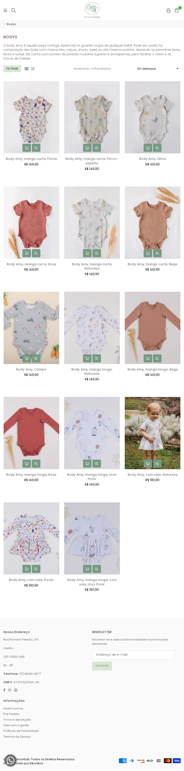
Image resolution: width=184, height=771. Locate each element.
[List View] (33, 68)
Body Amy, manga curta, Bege (152, 264)
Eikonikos (36, 763)
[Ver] (36, 148)
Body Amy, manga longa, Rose (31, 474)
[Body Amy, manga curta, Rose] (31, 222)
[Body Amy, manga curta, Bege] (152, 222)
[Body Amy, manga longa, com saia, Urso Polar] (92, 538)
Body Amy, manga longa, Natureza (91, 371)
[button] (177, 10)
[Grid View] (26, 68)
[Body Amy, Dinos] (152, 117)
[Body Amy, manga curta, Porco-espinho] (92, 117)
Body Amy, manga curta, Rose (31, 264)
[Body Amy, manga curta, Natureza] (92, 222)
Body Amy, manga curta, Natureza (92, 266)
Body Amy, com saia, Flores (31, 580)
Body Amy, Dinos (152, 158)
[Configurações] (168, 10)
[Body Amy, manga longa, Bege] (152, 328)
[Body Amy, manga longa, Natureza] (92, 328)
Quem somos (13, 708)
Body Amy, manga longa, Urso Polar (92, 476)
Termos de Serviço (17, 737)
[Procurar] (13, 10)
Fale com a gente (16, 725)
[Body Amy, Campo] (31, 328)
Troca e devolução (17, 719)
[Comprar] (26, 148)
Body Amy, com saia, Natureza (152, 474)
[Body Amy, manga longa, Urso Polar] (92, 433)
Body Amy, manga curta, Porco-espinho (92, 160)
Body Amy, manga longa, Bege (152, 369)
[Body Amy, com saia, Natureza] (152, 433)
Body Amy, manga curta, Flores (31, 158)
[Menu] (5, 10)
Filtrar (12, 68)
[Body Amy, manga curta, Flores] (31, 117)
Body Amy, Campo (31, 369)
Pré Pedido (11, 714)
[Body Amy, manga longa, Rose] (31, 433)
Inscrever (102, 666)
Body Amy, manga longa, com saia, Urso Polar (92, 582)
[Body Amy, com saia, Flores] (31, 538)
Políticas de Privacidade (21, 731)
